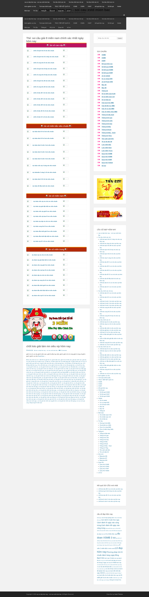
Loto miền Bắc (106, 144)
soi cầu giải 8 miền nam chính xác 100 (36, 374)
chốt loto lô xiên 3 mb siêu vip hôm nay (110, 303)
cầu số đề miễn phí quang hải (115, 530)
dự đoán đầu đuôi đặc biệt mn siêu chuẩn (45, 236)
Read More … (42, 356)
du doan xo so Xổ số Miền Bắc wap (107, 534)
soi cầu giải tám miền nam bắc (71, 388)
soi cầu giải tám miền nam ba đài (36, 388)
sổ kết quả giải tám (59, 363)
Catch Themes (118, 594)
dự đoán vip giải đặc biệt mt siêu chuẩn (44, 260)
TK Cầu (35, 10)
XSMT (89, 6)
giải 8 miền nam (56, 359)
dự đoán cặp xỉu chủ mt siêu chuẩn (42, 275)
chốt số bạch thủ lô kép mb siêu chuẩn (45, 68)
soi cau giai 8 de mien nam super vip (54, 370)
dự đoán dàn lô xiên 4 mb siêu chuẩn (44, 158)
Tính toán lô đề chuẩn (45, 6)
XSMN (82, 6)
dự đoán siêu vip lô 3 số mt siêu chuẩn (43, 295)
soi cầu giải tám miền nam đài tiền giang (50, 395)
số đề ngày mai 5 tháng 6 (104, 579)
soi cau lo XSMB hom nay (114, 562)
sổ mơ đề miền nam (42, 365)
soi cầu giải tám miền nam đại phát (70, 393)
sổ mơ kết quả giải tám (69, 365)
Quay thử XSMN (107, 156)
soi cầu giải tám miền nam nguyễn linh (47, 401)
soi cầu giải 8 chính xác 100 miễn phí (48, 367)
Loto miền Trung (107, 150)
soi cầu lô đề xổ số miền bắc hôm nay (107, 575)
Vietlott (119, 6)
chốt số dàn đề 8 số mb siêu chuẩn (43, 105)
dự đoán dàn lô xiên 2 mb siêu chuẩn (44, 145)
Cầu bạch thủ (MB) (108, 103)
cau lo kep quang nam (108, 517)
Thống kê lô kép (107, 124)
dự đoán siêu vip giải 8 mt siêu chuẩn (43, 265)
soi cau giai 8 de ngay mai (70, 370)
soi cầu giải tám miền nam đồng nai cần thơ (68, 397)
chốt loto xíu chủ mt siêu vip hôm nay (110, 344)
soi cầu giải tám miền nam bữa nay (49, 392)
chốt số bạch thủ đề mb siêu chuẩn (43, 80)
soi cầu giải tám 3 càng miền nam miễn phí (73, 381)
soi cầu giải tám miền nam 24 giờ (39, 384)
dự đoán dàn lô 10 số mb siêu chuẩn (43, 179)
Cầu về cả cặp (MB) (108, 108)
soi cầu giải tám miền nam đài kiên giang (51, 393)
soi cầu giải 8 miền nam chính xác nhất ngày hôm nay (47, 376)
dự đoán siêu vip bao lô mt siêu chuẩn (43, 270)
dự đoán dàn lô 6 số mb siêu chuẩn (43, 131)
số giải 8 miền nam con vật (78, 361)
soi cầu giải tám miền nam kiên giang (66, 399)
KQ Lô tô (52, 10)
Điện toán (27, 10)
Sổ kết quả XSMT (107, 73)
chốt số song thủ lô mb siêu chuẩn (43, 62)
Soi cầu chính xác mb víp (76, 2)
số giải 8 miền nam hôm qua (46, 363)
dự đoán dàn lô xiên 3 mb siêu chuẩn (44, 152)
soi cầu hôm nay (101, 568)
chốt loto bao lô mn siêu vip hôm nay (110, 348)
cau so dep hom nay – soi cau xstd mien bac (37, 2)
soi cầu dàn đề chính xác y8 (103, 564)
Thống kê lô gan (107, 118)
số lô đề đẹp (68, 363)
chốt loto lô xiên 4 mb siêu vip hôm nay (110, 305)
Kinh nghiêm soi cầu (30, 6)
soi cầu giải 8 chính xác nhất (61, 368)
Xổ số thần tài (106, 100)
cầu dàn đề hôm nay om (111, 528)
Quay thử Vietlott (107, 162)
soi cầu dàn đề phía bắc (105, 566)
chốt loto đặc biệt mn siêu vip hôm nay (110, 355)
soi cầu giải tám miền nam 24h (55, 384)
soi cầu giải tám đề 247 (55, 383)
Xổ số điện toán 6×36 (105, 415)
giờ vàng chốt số (106, 545)
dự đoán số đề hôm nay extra (106, 542)
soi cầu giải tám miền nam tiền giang (66, 401)
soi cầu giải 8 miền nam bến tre (42, 372)
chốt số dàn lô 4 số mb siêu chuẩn (43, 117)
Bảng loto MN (103, 460)
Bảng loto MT (103, 458)
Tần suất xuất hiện (108, 139)
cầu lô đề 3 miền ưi (105, 530)
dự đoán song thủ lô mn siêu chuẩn (44, 226)
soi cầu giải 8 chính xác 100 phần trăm (68, 367)
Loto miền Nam (107, 147)
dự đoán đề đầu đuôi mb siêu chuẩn (43, 186)
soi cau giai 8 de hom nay (37, 370)
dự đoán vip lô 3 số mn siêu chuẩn (43, 241)
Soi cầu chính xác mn (108, 2)
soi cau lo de (103, 560)
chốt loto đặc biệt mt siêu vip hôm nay (110, 328)
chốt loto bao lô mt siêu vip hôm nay (110, 322)
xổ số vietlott (106, 76)
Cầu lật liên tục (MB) (108, 106)
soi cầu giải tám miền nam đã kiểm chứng (69, 392)
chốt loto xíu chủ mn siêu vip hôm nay (110, 373)
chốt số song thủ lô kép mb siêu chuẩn (45, 74)
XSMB (75, 6)
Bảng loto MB (103, 456)
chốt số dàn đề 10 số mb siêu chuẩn (44, 111)
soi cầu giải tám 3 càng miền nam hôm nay (50, 381)
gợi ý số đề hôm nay (114, 545)
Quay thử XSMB (107, 153)
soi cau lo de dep (110, 560)
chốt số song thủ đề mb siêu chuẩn (43, 87)
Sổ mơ (104, 165)
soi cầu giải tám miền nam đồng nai (47, 397)
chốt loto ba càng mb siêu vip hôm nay (110, 243)
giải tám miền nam (77, 359)
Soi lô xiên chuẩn (107, 577)
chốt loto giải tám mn (46, 359)
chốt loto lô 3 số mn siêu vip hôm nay (110, 359)
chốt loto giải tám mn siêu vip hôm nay (48, 346)
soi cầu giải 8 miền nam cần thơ (77, 372)
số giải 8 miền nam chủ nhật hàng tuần (60, 361)
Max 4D (104, 88)
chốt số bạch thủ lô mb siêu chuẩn (43, 50)
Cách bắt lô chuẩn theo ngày (110, 520)
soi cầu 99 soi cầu (79, 365)
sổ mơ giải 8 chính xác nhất (55, 365)
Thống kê (43, 10)
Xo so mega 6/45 (107, 79)
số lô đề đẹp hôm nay (76, 363)
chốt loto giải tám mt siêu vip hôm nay (110, 330)
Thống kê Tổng (107, 135)
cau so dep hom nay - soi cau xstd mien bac (46, 350)
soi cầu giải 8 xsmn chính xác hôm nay (63, 379)
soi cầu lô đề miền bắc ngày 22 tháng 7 (113, 573)
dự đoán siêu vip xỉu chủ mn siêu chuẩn (45, 201)
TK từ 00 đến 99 (107, 141)
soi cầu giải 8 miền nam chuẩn (49, 377)
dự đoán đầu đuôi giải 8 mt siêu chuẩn (43, 285)
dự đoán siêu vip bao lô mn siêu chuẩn (45, 216)
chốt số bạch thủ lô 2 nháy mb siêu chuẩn (45, 56)
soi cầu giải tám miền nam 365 (63, 386)
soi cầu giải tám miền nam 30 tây (46, 386)
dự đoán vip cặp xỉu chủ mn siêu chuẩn (45, 221)
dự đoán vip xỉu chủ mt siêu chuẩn (42, 255)
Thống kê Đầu (106, 126)
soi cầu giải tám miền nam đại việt (69, 395)
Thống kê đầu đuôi (108, 114)
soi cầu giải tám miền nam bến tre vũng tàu (68, 390)
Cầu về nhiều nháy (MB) (109, 111)
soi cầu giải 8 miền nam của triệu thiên (67, 377)
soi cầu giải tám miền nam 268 (72, 384)
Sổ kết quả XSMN (107, 70)
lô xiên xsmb (111, 548)
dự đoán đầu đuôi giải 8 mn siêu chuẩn (45, 231)
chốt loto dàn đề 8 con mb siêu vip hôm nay (110, 489)
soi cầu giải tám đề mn (67, 383)
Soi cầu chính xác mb (59, 2)
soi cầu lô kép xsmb (111, 568)
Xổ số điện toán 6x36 (108, 93)
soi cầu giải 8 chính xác (32, 367)
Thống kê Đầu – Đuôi (108, 132)
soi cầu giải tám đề (44, 383)
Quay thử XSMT (107, 159)
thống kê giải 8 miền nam (35, 402)
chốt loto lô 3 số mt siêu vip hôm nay (110, 332)
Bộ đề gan (99, 517)
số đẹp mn (47, 361)
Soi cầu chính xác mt (92, 2)
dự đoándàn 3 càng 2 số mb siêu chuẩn (44, 172)
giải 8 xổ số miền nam (66, 359)
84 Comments (63, 350)
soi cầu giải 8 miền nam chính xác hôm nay (57, 374)
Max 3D (104, 85)
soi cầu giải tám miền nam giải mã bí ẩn (46, 399)
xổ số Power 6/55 (107, 82)
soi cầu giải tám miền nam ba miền (54, 388)
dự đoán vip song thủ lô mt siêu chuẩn (43, 280)
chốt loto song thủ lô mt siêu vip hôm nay (111, 342)
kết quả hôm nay (99, 6)
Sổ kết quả (111, 6)
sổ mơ (69, 10)
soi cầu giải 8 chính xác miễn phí (44, 368)
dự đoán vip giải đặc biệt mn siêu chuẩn (45, 206)
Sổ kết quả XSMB (107, 67)
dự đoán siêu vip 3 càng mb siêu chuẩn (44, 165)
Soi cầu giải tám (78, 379)
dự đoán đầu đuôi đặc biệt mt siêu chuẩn (44, 290)
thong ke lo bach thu (115, 580)
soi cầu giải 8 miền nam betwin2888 (59, 372)
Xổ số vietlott (103, 400)
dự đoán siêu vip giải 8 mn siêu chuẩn (44, 211)
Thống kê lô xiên (107, 121)
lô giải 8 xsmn (40, 361)
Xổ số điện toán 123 (108, 97)
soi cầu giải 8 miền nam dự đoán (44, 379)
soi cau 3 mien (109, 558)
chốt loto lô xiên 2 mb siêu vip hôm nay (110, 301)
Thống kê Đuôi (106, 129)
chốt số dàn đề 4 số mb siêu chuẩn (43, 93)
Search (120, 38)
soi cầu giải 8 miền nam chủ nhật (69, 376)
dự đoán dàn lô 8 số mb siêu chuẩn (43, 138)
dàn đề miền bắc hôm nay (106, 540)
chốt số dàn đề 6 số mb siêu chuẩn (43, 99)
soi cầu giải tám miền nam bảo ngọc (47, 390)
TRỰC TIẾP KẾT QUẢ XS (62, 6)
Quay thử (61, 10)
